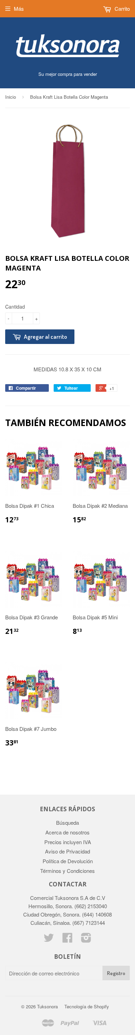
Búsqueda (67, 822)
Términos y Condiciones (67, 870)
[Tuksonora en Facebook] (67, 939)
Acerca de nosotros (67, 832)
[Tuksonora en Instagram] (86, 939)
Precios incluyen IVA (67, 842)
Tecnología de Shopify (86, 1006)
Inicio (10, 97)
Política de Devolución (68, 861)
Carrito (121, 8)
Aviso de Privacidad (67, 851)
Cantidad (15, 306)
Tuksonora (47, 1006)
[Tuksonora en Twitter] (49, 939)
